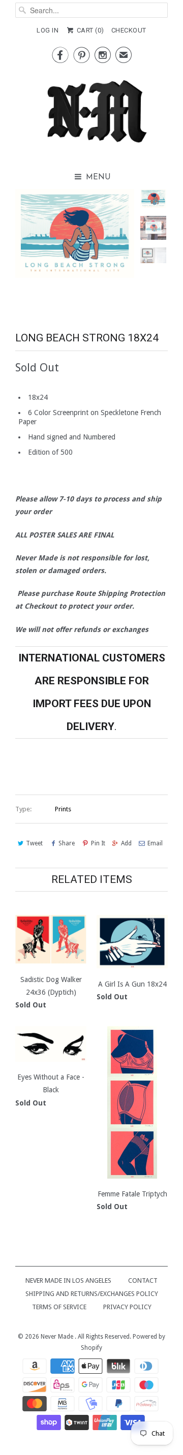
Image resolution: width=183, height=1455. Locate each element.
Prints (63, 809)
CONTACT (143, 1280)
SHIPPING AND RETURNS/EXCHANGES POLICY (91, 1294)
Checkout (128, 30)
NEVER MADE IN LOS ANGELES (68, 1280)
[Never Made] (91, 114)
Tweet (34, 843)
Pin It (98, 843)
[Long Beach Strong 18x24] (74, 233)
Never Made (58, 1336)
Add (126, 843)
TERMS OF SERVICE (59, 1307)
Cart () (89, 30)
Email (155, 843)
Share (66, 843)
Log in (47, 30)
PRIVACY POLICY (127, 1307)
